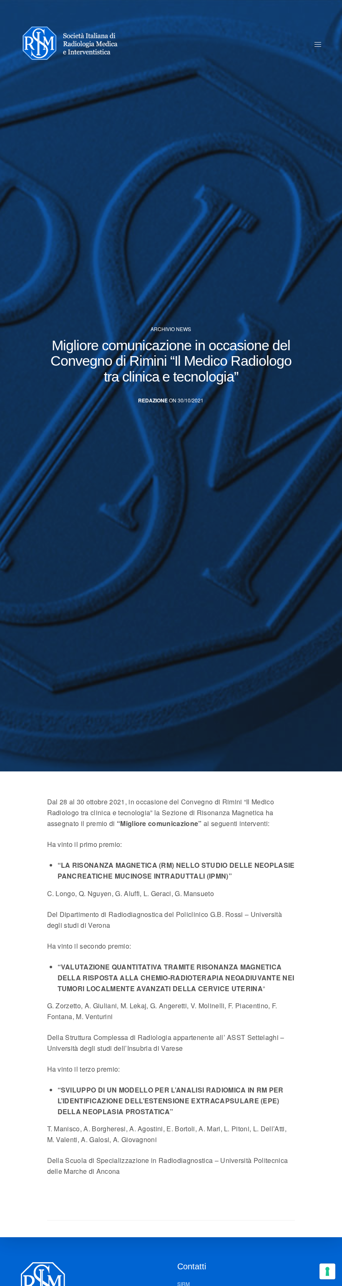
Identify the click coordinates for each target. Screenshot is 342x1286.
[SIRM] (74, 44)
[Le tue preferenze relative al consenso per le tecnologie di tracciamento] (327, 1271)
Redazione (153, 400)
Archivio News (171, 329)
